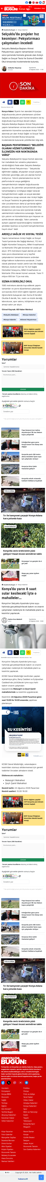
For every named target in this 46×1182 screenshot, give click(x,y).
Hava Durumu (7, 1158)
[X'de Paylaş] (16, 102)
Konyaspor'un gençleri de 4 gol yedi (32, 562)
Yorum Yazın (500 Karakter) (12, 371)
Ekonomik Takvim (8, 1152)
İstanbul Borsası (8, 1140)
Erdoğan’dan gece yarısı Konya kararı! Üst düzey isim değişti (32, 444)
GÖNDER (23, 389)
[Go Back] (41, 1177)
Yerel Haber (28, 1097)
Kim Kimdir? (6, 1109)
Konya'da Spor (29, 1124)
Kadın (25, 1115)
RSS (7, 1172)
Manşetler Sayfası (8, 1137)
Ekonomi (5, 1097)
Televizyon (27, 1121)
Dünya (26, 1091)
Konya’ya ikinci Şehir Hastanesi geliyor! (29, 467)
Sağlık (3, 1100)
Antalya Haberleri (30, 1103)
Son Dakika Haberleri (32, 1149)
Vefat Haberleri (7, 1121)
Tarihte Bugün (7, 1112)
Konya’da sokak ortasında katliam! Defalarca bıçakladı (32, 479)
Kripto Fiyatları (7, 1149)
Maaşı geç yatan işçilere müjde (30, 574)
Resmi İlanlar (28, 1131)
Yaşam (26, 1118)
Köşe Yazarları (7, 1131)
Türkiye (4, 1103)
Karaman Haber (7, 1118)
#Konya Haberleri (29, 315)
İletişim (26, 1140)
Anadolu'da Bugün (9, 30)
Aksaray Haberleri (8, 1115)
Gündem (5, 1088)
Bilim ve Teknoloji (30, 1112)
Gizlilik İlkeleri (29, 1137)
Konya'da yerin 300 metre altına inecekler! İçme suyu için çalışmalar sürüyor (31, 456)
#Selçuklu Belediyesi (11, 315)
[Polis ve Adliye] (23, 500)
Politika (26, 1088)
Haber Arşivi (28, 1143)
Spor (25, 1109)
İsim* (4, 363)
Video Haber (28, 1100)
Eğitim (4, 1106)
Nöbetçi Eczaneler (8, 1155)
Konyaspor (5, 1091)
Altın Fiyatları (6, 1146)
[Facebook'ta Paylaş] (10, 102)
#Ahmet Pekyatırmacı (28, 320)
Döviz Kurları (6, 1143)
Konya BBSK (6, 1094)
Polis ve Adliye (29, 1094)
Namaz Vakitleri (7, 1161)
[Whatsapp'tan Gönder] (22, 102)
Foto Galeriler (7, 1134)
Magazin (26, 1127)
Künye (25, 1134)
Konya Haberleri (23, 30)
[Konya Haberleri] (23, 535)
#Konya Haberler (10, 320)
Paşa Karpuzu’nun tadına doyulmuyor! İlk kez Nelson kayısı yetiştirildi (32, 432)
